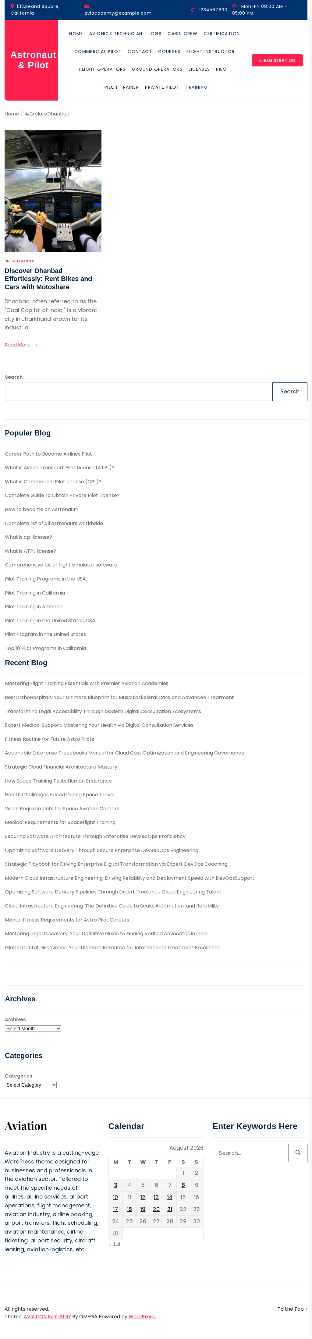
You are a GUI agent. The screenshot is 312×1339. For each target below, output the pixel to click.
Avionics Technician (116, 33)
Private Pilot (162, 87)
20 (156, 1209)
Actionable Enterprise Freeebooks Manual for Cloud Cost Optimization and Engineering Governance (124, 752)
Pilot (223, 69)
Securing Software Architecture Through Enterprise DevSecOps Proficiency (95, 836)
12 (142, 1197)
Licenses (199, 69)
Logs (155, 33)
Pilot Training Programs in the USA (45, 578)
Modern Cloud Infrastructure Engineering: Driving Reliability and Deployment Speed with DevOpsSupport (129, 878)
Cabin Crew (182, 33)
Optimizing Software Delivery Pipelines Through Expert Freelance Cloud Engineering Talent (113, 891)
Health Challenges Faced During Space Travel (60, 794)
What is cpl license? (28, 537)
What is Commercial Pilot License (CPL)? (53, 481)
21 (169, 1209)
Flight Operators (102, 69)
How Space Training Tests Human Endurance (58, 780)
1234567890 (213, 10)
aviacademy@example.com (118, 13)
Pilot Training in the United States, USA (50, 620)
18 (129, 1209)
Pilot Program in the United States (45, 634)
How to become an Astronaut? (42, 509)
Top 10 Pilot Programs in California (45, 648)
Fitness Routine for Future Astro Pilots (49, 739)
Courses (169, 51)
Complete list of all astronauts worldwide (54, 523)
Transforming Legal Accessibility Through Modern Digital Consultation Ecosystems (103, 711)
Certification (222, 33)
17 (115, 1209)
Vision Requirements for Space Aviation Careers (62, 808)
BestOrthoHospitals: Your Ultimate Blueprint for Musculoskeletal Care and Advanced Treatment (119, 697)
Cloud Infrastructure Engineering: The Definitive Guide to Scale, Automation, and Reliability (112, 905)
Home (76, 33)
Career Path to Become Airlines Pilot (48, 453)
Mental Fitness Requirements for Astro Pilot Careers (67, 919)
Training (196, 87)
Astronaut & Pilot (33, 60)
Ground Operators (157, 69)
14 (169, 1197)
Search (14, 377)
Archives (15, 1019)
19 (142, 1209)
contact (140, 51)
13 (156, 1197)
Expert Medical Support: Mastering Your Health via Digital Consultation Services (99, 725)
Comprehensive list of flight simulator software (61, 564)
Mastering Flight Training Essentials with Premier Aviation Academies (86, 683)
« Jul (114, 1244)
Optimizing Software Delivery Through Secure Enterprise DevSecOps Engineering (101, 850)
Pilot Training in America (33, 606)
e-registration (277, 60)
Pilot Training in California (35, 592)
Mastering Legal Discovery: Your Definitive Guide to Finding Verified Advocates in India (106, 933)
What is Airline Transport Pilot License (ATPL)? (60, 467)
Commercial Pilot (98, 51)
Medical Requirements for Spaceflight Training (60, 822)
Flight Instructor (210, 51)
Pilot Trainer (122, 87)
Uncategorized (19, 261)
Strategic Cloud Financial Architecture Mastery (61, 766)
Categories (18, 1076)
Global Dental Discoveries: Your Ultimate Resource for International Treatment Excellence (113, 947)
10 (115, 1197)
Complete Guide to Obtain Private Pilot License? (62, 495)
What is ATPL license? (30, 551)
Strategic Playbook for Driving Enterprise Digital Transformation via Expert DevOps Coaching (116, 864)
